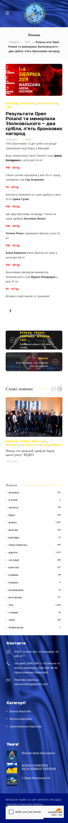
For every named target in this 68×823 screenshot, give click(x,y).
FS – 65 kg (12, 187)
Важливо (34, 537)
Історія (34, 500)
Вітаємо (34, 530)
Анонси (34, 507)
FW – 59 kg (13, 226)
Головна (14, 42)
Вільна (12, 103)
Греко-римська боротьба (25, 726)
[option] (34, 432)
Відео (34, 515)
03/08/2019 (12, 139)
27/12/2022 (12, 461)
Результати (48, 103)
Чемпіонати (34, 627)
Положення (34, 590)
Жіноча (43, 336)
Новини (34, 575)
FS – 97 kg (12, 289)
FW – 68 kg (13, 265)
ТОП (27, 42)
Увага (43, 358)
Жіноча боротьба (20, 719)
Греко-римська (33, 441)
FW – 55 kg (13, 206)
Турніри (34, 612)
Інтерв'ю (34, 492)
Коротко (34, 567)
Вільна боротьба (20, 711)
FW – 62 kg (13, 245)
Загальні (28, 103)
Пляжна (34, 582)
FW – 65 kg (13, 167)
